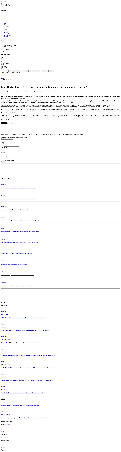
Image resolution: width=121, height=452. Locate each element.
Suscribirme (4, 434)
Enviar (2, 161)
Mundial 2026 (7, 35)
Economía (3, 282)
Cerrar (2, 450)
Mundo (6, 32)
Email (2, 431)
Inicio (5, 23)
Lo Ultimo (6, 26)
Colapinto (51, 71)
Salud (2, 78)
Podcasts (6, 25)
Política (6, 29)
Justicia (2, 271)
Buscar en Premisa (6, 424)
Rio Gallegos (44, 71)
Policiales (3, 184)
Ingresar (3, 138)
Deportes (3, 195)
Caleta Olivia (12, 71)
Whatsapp (10, 123)
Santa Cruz (4, 305)
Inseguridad (32, 71)
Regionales (7, 33)
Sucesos (6, 27)
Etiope (38, 71)
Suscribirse (9, 138)
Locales (6, 30)
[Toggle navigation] (1, 3)
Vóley (18, 71)
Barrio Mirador (24, 71)
